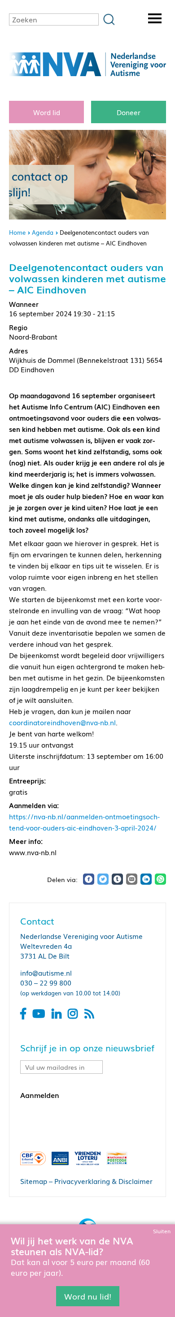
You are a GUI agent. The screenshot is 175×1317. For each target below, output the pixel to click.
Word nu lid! (87, 1296)
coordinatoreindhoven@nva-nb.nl (62, 722)
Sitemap (33, 1181)
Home (17, 232)
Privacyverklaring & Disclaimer (103, 1181)
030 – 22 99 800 (45, 982)
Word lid (46, 112)
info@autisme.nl (46, 972)
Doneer (128, 112)
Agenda (42, 232)
